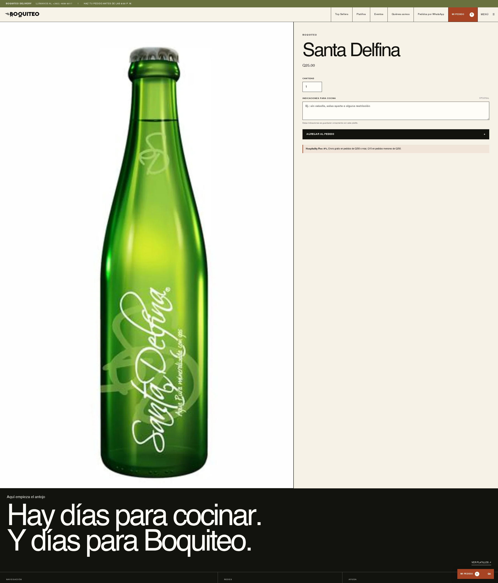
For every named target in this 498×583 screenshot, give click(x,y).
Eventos (378, 14)
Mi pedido (462, 14)
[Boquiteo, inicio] (165, 14)
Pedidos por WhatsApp (431, 14)
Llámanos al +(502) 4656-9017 (54, 4)
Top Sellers (341, 14)
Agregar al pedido (395, 134)
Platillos (361, 14)
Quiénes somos (400, 14)
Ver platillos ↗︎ (481, 562)
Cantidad (308, 78)
